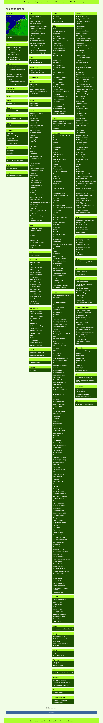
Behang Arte (56, 179)
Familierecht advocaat (36, 63)
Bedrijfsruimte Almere (59, 50)
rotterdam (32, 350)
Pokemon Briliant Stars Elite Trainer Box (63, 136)
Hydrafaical (79, 60)
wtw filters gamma (58, 665)
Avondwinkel (33, 154)
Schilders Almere (58, 256)
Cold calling (56, 87)
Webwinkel (56, 660)
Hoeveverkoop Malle (59, 616)
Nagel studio (56, 641)
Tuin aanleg (56, 467)
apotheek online (80, 72)
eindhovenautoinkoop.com (83, 329)
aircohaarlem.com (58, 566)
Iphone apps (79, 242)
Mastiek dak (33, 338)
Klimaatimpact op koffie (59, 599)
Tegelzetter (56, 479)
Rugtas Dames (57, 232)
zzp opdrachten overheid (60, 84)
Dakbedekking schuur (36, 311)
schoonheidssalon (81, 96)
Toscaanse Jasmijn (58, 343)
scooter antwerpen (35, 137)
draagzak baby (80, 358)
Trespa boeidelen (35, 318)
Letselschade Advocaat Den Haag (86, 181)
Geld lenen (56, 128)
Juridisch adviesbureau (82, 320)
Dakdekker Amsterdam (59, 302)
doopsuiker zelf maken (82, 370)
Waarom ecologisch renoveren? (62, 295)
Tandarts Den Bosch (82, 62)
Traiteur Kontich (57, 621)
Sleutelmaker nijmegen (59, 317)
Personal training (11, 150)
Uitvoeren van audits (59, 67)
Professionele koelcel (59, 48)
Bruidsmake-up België (82, 94)
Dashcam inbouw (35, 38)
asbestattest (56, 544)
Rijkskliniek (79, 389)
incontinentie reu (81, 53)
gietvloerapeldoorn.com (59, 680)
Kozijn (8, 158)
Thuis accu (33, 173)
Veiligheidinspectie (58, 99)
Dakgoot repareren (58, 462)
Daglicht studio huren (36, 245)
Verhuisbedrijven (57, 450)
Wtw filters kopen (58, 271)
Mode (77, 217)
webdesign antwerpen (59, 655)
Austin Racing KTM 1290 (60, 217)
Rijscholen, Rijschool (36, 156)
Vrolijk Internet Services (66, 721)
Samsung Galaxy (58, 19)
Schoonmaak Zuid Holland (60, 346)
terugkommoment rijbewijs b (38, 41)
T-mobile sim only (58, 21)
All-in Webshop (57, 55)
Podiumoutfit (33, 213)
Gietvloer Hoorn (80, 208)
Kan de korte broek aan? (37, 73)
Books (78, 70)
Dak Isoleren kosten (81, 113)
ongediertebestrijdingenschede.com (63, 559)
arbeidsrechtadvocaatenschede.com (86, 337)
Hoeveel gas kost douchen (83, 288)
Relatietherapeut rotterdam (83, 41)
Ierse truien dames (81, 227)
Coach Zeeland (80, 392)
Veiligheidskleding (35, 178)
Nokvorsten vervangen (82, 137)
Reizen (32, 82)
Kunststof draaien (58, 75)
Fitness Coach (11, 153)
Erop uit (32, 100)
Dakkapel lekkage (35, 333)
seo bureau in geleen (82, 322)
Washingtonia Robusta (59, 273)
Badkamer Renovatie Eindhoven (85, 174)
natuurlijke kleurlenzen (59, 159)
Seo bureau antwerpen (59, 113)
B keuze (55, 229)
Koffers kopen (57, 246)
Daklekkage (10, 133)
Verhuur (32, 247)
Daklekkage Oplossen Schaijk (61, 334)
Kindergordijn (80, 356)
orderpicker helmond (35, 133)
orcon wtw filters (57, 263)
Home (19, 2)
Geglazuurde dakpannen (83, 123)
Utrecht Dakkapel (58, 702)
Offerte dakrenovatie (35, 294)
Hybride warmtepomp (59, 411)
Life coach (79, 28)
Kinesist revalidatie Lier (82, 394)
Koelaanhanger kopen (36, 180)
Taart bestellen (57, 607)
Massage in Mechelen (82, 31)
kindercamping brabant (13, 67)
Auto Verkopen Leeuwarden (38, 50)
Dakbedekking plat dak (59, 513)
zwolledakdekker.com (82, 210)
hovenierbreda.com (81, 179)
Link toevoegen (51, 708)
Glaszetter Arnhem (58, 556)
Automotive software (35, 36)
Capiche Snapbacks (82, 225)
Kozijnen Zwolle (57, 561)
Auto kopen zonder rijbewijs (37, 53)
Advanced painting (58, 394)
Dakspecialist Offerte (36, 265)
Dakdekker (10, 131)
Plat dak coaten (34, 301)
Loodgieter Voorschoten (59, 319)
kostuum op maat (81, 232)
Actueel (32, 57)
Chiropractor (33, 144)
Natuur (55, 626)
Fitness (9, 148)
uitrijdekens (56, 191)
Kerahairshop (57, 239)
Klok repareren (34, 118)
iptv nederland (80, 171)
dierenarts (32, 192)
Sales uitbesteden (58, 80)
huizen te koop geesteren (60, 365)
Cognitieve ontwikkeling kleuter (85, 351)
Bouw (8, 165)
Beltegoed (56, 16)
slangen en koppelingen (60, 171)
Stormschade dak (35, 299)
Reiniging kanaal (81, 154)
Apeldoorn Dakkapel (59, 569)
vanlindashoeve (11, 126)
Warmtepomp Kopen (59, 481)
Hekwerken (56, 435)
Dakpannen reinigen (59, 515)
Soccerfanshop (80, 222)
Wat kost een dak (34, 304)
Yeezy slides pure (58, 154)
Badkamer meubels (58, 402)
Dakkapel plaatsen (58, 498)
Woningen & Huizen (59, 697)
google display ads (81, 315)
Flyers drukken (57, 70)
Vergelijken (79, 237)
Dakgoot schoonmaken (59, 523)
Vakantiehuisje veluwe (13, 72)
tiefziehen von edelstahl (83, 317)
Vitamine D (79, 24)
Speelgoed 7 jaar (81, 360)
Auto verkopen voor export (37, 43)
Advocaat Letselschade (36, 170)
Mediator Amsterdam (59, 586)
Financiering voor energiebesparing (63, 123)
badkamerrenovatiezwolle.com (61, 576)
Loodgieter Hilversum (59, 404)
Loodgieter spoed (58, 397)
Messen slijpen (57, 283)
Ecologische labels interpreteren (85, 19)
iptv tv (77, 166)
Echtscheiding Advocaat (83, 247)
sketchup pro (56, 101)
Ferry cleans (56, 377)
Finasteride (56, 183)
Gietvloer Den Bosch (59, 564)
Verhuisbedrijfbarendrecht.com (61, 685)
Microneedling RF (81, 157)
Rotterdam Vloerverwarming (61, 571)
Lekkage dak (56, 486)
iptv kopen (79, 169)
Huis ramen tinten (35, 130)
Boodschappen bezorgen (60, 460)
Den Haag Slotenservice (60, 322)
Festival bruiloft (11, 103)
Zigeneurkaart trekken (82, 82)
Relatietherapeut (57, 423)
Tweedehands (11, 89)
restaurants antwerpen (59, 614)
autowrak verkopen (35, 48)
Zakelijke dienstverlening (83, 307)
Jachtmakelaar (80, 74)
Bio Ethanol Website (82, 282)
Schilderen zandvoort (59, 351)
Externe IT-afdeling (81, 339)
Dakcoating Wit (80, 150)
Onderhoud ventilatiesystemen (38, 216)
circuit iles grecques (35, 87)
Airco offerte (56, 34)
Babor (54, 215)
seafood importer (57, 609)
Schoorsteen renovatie (82, 244)
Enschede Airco (57, 554)
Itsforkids (78, 353)
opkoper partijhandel (59, 46)
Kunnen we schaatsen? (36, 70)
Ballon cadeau (57, 249)
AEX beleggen (57, 297)
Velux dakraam (57, 414)
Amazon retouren (58, 58)
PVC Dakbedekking (12, 136)
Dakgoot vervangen (58, 510)
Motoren (32, 367)
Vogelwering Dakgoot (82, 108)
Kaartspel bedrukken (59, 234)
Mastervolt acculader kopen (84, 303)
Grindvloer (56, 314)
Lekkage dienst (34, 277)
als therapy (33, 116)
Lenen (54, 118)
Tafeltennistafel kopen (59, 193)
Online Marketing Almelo (83, 310)
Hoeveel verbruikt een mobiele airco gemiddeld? (85, 285)
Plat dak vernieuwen (82, 147)
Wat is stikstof (33, 60)
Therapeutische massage (83, 396)
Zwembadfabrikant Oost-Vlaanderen (37, 207)
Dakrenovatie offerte (35, 279)
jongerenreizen (34, 204)
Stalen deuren (57, 385)
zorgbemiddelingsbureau (83, 21)
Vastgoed (9, 173)
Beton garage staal (58, 307)
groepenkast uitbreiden (59, 382)
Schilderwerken (57, 477)
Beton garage (57, 353)
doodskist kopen (57, 140)
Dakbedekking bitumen (59, 443)
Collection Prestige (58, 188)
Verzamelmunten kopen (36, 221)
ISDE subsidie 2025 (58, 372)
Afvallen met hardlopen (82, 45)
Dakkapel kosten (57, 455)
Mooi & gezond (57, 242)
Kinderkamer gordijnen (59, 205)
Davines (55, 212)
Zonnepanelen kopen (59, 409)
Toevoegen (27, 2)
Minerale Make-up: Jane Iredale (85, 220)
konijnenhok (10, 37)
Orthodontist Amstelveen (14, 111)
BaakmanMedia (53, 721)
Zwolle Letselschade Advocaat (38, 195)
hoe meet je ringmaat (82, 230)
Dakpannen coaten (81, 252)
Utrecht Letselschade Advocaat (85, 327)
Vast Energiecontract (82, 298)
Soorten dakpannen (12, 141)
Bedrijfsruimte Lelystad (59, 38)
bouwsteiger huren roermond (38, 238)
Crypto (78, 259)
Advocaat (56, 670)
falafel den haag (57, 602)
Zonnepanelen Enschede (83, 186)
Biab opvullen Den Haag (60, 636)
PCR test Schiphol (81, 16)
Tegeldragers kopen (58, 592)
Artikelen (49, 2)
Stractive (32, 135)
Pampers (78, 363)
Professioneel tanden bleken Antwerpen (61, 644)
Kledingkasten (34, 187)
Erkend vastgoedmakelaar (14, 175)
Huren (31, 225)
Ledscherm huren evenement (84, 404)
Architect (32, 360)
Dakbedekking (34, 308)
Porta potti (9, 79)
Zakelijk (55, 26)
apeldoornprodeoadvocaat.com (85, 191)
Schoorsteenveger (58, 433)
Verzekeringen (34, 77)
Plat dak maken (34, 328)
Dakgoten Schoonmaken (37, 316)
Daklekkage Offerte (35, 291)
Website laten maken (82, 159)
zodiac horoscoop (81, 65)
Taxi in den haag (11, 52)
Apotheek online (80, 55)
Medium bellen (80, 50)
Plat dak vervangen (58, 532)
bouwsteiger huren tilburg (37, 243)
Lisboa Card (33, 84)
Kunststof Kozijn (57, 406)
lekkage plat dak (80, 111)
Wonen (55, 292)
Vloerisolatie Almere (82, 193)
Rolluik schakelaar (58, 169)
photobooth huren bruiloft (37, 353)
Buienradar (10, 14)
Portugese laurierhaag (59, 288)
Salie (54, 341)
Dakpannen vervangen (59, 494)
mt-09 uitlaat (56, 227)
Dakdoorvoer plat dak (59, 506)
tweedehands (10, 91)
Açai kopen (56, 145)
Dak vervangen (34, 321)
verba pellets (56, 278)
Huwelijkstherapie (81, 26)
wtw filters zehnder (58, 268)
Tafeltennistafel (57, 147)
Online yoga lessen (81, 272)
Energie (78, 279)
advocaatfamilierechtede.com (61, 683)
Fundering (56, 464)
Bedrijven (56, 677)
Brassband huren (35, 240)
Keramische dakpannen (36, 314)
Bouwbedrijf (33, 260)
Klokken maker (34, 128)
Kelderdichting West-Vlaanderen (39, 211)
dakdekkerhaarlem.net (36, 197)
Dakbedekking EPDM (59, 431)
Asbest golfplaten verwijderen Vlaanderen (38, 140)
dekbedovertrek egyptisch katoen (62, 244)
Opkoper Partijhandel (59, 31)
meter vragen (80, 368)
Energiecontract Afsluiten (37, 168)
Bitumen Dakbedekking (59, 445)
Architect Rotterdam (58, 573)
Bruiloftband (33, 123)
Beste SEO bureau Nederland (61, 41)
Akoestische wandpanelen (60, 358)
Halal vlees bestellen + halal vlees (62, 208)
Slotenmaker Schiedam (59, 326)
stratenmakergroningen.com (84, 196)
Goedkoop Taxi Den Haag (14, 47)
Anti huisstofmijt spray (59, 186)
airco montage (57, 60)
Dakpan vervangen (58, 484)
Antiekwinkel (56, 331)
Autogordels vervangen (36, 21)
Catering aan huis (58, 612)
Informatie (79, 14)
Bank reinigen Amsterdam (60, 380)
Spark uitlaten (57, 220)
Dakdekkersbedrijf (35, 262)
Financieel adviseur (35, 158)
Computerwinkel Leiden (83, 84)
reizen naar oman (35, 96)
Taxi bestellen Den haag (13, 59)
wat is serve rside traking (60, 96)
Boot (77, 162)
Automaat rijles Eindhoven (37, 28)
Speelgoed (79, 365)
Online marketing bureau (60, 77)
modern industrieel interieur (60, 300)
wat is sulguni (10, 40)
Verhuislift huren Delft (36, 228)
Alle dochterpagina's (61, 2)
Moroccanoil (56, 152)
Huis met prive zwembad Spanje (16, 69)
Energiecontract (80, 295)
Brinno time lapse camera (14, 118)
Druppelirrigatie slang (59, 222)
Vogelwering (56, 530)
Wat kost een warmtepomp (60, 457)
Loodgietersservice (58, 392)
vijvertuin (55, 368)
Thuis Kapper (80, 101)
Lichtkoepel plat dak (58, 474)
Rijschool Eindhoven (36, 24)
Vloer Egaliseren (57, 452)
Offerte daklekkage (35, 282)
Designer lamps (57, 387)
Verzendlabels (57, 63)
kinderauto (56, 162)
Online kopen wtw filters (59, 258)
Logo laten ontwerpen (59, 89)
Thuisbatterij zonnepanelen (60, 547)
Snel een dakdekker (35, 272)
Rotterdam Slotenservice (60, 324)
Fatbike (55, 251)
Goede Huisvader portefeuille (84, 262)
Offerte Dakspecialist (36, 275)
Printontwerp (56, 94)
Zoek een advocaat (58, 520)
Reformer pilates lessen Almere (85, 77)
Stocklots (55, 53)
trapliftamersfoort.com (82, 334)
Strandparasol (34, 103)
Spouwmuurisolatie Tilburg (60, 552)
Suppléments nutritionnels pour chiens (85, 381)
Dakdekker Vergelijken (36, 270)
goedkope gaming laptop (83, 240)
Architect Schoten (35, 362)
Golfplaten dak (57, 508)
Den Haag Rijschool (35, 31)
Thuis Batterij (56, 416)
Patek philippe (57, 210)
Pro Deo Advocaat (35, 163)
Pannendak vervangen (59, 535)
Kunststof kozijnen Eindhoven (15, 160)
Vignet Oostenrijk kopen (36, 45)
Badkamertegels (57, 312)
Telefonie (55, 14)
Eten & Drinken (57, 597)
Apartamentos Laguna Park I (15, 74)
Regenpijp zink (57, 448)
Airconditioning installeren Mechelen (60, 589)
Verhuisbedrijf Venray (59, 583)
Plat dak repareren (81, 142)
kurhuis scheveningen (59, 104)
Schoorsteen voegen (82, 120)
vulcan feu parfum (58, 280)
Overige (32, 110)
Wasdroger (56, 176)
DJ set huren (33, 233)
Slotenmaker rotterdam (59, 375)
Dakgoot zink (10, 138)
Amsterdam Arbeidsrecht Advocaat (63, 673)
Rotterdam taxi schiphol (13, 57)
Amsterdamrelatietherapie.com (85, 205)
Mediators (32, 149)
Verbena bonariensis (59, 339)
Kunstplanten (56, 254)
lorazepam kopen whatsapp (84, 67)
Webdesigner (33, 151)
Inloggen (83, 2)
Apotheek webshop (81, 91)
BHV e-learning (80, 274)
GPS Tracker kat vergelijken (84, 378)
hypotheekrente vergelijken (60, 121)
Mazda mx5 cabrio (35, 19)
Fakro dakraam (57, 472)
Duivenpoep (56, 310)
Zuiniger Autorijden (35, 16)
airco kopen (79, 152)
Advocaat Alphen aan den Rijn (84, 89)
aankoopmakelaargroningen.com (85, 183)
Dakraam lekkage (81, 145)
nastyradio (56, 653)
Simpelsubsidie (57, 370)
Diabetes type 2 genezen (37, 113)
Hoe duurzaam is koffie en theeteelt (63, 629)
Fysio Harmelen (80, 99)
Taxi (8, 44)
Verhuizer (55, 525)
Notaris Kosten (34, 175)
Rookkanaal (79, 249)
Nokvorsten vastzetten (36, 331)
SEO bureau (56, 29)
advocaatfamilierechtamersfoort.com (40, 202)
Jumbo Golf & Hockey (13, 55)
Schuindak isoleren (35, 284)
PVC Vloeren (33, 146)
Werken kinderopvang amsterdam (85, 48)
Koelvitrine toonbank (59, 72)
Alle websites (74, 2)
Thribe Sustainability (35, 183)
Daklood (32, 335)
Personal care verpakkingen (61, 92)
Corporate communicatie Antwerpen (83, 342)
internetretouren (57, 43)
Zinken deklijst (34, 340)
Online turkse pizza (58, 619)
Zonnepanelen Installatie (60, 496)
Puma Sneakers (57, 237)
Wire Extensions (57, 181)
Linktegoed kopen (38, 2)
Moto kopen (33, 370)
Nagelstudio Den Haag (82, 79)
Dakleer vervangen (81, 106)
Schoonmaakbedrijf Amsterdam (85, 332)
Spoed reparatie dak (35, 296)
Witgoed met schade (59, 157)
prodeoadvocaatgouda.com (84, 176)
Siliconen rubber (80, 118)
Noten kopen (56, 198)
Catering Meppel (57, 604)
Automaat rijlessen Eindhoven (38, 26)
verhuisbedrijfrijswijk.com (60, 700)
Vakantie (9, 64)
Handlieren (56, 164)
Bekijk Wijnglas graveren (83, 203)
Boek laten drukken (58, 65)
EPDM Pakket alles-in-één (60, 196)
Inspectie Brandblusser (59, 109)
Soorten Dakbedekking (36, 326)
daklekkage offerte (35, 287)
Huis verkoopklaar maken (60, 360)
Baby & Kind (79, 348)
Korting (9, 96)
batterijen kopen (57, 663)
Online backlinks (57, 106)
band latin (32, 235)
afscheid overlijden (81, 33)
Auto (31, 14)
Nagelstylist (33, 166)
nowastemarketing (35, 255)
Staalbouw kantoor (12, 168)
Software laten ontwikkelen (83, 313)
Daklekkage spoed (58, 542)
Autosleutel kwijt (34, 120)
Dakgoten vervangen (59, 501)
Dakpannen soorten (12, 143)
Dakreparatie (56, 518)
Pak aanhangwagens (36, 185)
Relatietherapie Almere (82, 198)
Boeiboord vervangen (36, 343)
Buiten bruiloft (34, 106)
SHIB (77, 264)
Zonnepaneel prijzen (59, 469)
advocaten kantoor (35, 161)
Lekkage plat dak (81, 116)
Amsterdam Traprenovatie (83, 188)
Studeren (78, 269)
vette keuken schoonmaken (84, 87)
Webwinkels (56, 133)
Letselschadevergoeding (83, 58)
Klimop (55, 336)
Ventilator (55, 329)
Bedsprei (55, 142)
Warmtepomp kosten (59, 438)
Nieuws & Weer (34, 67)
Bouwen (55, 690)
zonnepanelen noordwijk (83, 290)
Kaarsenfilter (33, 218)
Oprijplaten (56, 200)
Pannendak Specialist (36, 267)
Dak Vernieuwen (81, 130)
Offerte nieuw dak (35, 289)
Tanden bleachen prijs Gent (60, 639)
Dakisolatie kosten (81, 104)
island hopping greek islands (38, 89)
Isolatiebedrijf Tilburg (59, 549)
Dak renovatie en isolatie (60, 540)
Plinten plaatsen (57, 305)
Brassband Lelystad (35, 230)
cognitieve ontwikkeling (13, 50)
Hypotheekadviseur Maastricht (61, 126)
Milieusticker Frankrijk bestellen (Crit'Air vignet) (39, 92)
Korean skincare (57, 174)
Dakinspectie (33, 323)
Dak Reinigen (80, 254)
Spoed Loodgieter (81, 125)
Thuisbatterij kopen (58, 503)
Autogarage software (36, 190)
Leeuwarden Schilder (59, 581)
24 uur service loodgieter (60, 389)
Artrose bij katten (81, 36)
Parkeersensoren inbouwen (37, 33)
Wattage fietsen (80, 43)
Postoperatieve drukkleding (60, 285)
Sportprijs (55, 150)
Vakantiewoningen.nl (13, 84)
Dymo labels (56, 36)
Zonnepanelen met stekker (83, 300)
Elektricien (56, 426)
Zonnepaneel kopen (82, 293)
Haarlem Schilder (58, 693)
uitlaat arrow (56, 225)
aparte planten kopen (59, 275)
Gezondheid (79, 386)
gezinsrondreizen (35, 200)
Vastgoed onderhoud (82, 135)
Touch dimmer (57, 166)
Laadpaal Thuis (57, 428)
